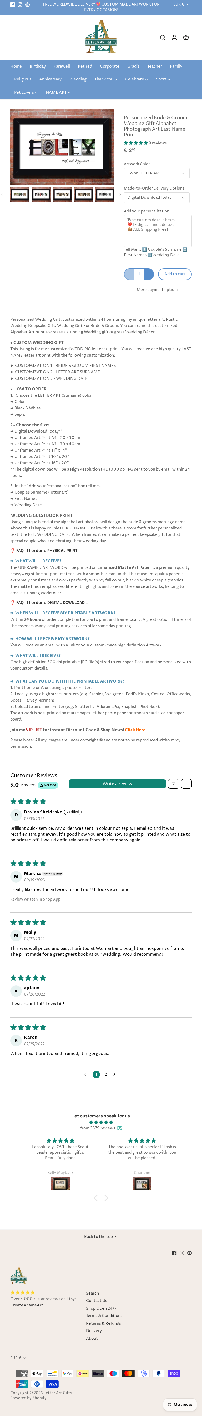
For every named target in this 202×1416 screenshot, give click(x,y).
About (92, 1338)
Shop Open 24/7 (101, 1308)
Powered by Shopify (28, 1398)
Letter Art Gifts (58, 1393)
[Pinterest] (27, 4)
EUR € (178, 4)
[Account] (174, 37)
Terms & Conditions (104, 1316)
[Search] (163, 37)
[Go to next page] (116, 1074)
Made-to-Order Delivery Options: (155, 188)
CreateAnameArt (26, 1305)
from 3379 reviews (97, 1128)
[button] (136, 143)
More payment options (158, 290)
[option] (19, 194)
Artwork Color (137, 164)
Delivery (94, 1331)
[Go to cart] (186, 37)
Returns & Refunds (103, 1323)
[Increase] (149, 274)
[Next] (119, 194)
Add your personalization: (147, 211)
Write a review (117, 784)
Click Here (135, 729)
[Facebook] (12, 4)
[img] (101, 1122)
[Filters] (173, 784)
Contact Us (96, 1301)
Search (92, 1293)
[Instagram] (20, 4)
